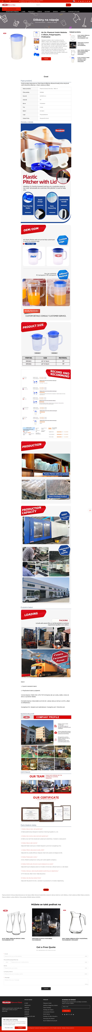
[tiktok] (87, 1)
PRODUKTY (31, 11)
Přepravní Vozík (47, 1003)
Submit (46, 988)
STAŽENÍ (63, 11)
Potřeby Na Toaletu (48, 1009)
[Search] (68, 4)
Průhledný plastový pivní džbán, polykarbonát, (83, 44)
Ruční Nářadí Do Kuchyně (50, 1020)
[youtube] (80, 1)
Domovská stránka (12, 11)
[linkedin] (89, 1)
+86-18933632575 (6, 1)
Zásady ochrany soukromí (68, 1028)
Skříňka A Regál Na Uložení (50, 1005)
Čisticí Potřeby (47, 1007)
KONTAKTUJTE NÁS (73, 11)
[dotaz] (90, 510)
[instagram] (83, 1)
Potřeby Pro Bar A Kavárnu (50, 1016)
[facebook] (78, 1)
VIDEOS (39, 11)
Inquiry (46, 58)
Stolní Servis (46, 1014)
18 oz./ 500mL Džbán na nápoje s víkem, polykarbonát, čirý (84, 37)
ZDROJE (55, 11)
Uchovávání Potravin (48, 1012)
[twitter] (85, 1)
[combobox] (7, 962)
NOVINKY (47, 11)
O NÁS (23, 11)
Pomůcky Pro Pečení (48, 1018)
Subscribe (66, 1010)
